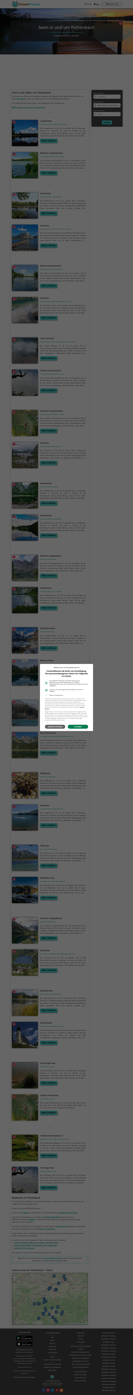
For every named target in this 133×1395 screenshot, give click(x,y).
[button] (66, 695)
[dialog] (66, 697)
